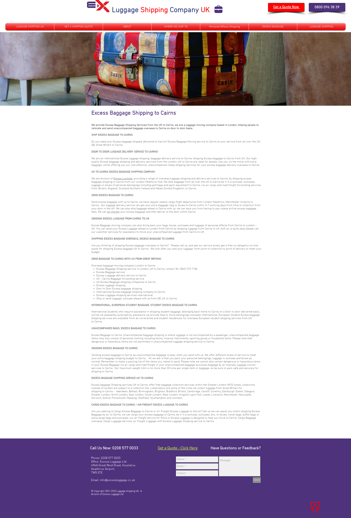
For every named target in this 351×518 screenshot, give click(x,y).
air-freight (113, 212)
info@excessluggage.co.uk (117, 480)
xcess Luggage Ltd (114, 462)
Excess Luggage (123, 178)
